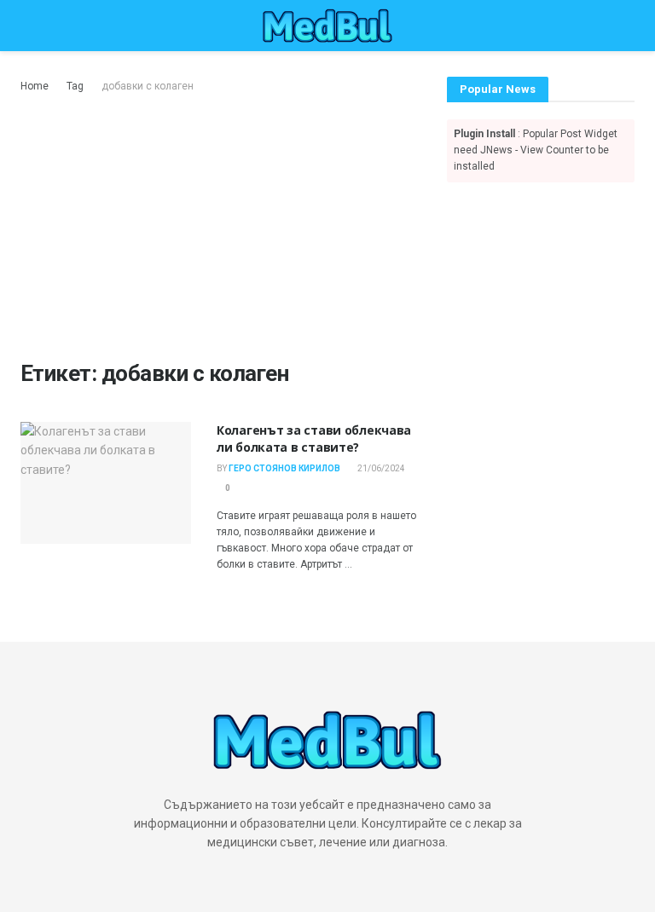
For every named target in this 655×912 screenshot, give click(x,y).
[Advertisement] (220, 223)
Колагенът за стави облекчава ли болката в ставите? (314, 438)
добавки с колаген (147, 86)
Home (34, 86)
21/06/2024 (380, 468)
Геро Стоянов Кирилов (284, 468)
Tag (75, 86)
